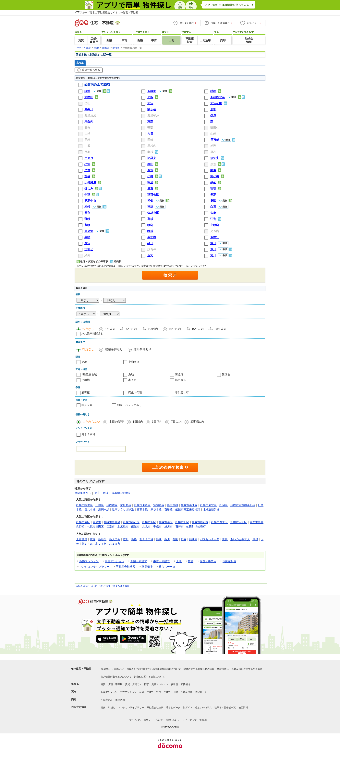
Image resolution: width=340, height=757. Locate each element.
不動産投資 (229, 561)
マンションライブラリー (94, 566)
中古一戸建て (161, 561)
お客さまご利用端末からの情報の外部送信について (154, 669)
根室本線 (172, 505)
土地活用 (120, 699)
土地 (179, 561)
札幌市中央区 (112, 522)
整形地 (226, 374)
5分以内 (131, 329)
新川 (167, 539)
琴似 (255, 539)
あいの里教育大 (240, 539)
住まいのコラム (203, 707)
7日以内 (176, 421)
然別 (213, 164)
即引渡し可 (182, 392)
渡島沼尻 (90, 115)
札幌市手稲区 (238, 522)
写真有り (86, 405)
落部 (150, 127)
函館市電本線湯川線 (242, 505)
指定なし (88, 329)
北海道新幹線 (211, 509)
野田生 (214, 127)
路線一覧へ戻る (91, 69)
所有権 (85, 392)
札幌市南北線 (189, 505)
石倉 (87, 127)
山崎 (213, 133)
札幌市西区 (149, 522)
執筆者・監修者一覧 (225, 707)
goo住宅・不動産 (81, 668)
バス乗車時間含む (92, 333)
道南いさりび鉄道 (123, 509)
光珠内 (214, 231)
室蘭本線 (158, 505)
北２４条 (100, 543)
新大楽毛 (114, 539)
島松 (134, 539)
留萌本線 (142, 509)
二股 (87, 145)
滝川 (225, 539)
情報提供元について (86, 586)
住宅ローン (201, 692)
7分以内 (153, 329)
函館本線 (111, 505)
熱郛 (213, 145)
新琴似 (102, 539)
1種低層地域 (89, 374)
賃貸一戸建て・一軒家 (137, 684)
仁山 (87, 103)
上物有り (133, 361)
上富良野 (81, 539)
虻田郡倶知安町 (196, 526)
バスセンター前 (209, 539)
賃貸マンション (160, 684)
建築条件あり (142, 349)
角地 (131, 374)
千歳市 (157, 526)
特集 (103, 707)
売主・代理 (135, 392)
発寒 (159, 539)
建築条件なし (114, 349)
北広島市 (122, 526)
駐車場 (174, 684)
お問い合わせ (172, 720)
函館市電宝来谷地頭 (187, 509)
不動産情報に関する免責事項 (114, 586)
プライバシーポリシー (141, 720)
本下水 (132, 379)
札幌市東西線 (142, 505)
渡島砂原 (153, 115)
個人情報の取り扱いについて (116, 676)
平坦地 (85, 379)
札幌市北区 (182, 522)
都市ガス (180, 379)
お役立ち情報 (79, 707)
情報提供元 (223, 669)
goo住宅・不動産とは (112, 669)
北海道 (80, 62)
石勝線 (168, 509)
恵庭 (92, 539)
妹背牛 (151, 249)
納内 (87, 255)
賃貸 (190, 561)
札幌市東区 (83, 522)
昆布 (213, 152)
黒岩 (87, 139)
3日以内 (157, 421)
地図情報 (243, 707)
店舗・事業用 (208, 561)
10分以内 (175, 329)
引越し (111, 707)
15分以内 (198, 329)
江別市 (110, 526)
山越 (87, 133)
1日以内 (138, 421)
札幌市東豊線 (208, 505)
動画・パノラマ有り (129, 405)
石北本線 (89, 509)
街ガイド (187, 707)
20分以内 (220, 329)
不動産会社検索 (125, 566)
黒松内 (151, 145)
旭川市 (168, 526)
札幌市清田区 (95, 526)
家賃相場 (146, 566)
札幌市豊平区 (219, 522)
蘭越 (150, 152)
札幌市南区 (166, 522)
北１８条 (114, 543)
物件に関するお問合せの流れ (199, 669)
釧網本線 (103, 509)
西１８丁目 (146, 539)
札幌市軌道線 (84, 505)
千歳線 (99, 505)
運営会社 (204, 720)
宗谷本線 (156, 509)
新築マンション (89, 561)
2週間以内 (197, 421)
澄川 (125, 539)
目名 (87, 152)
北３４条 (87, 543)
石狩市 (179, 526)
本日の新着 (116, 421)
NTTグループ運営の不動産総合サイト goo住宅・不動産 (106, 12)
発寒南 (193, 539)
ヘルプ (159, 720)
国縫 (150, 139)
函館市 (135, 526)
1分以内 (110, 329)
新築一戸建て (138, 561)
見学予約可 (88, 434)
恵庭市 (97, 522)
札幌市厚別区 (200, 522)
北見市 (146, 526)
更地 (84, 361)
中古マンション (114, 561)
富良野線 (125, 505)
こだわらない (91, 421)
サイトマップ (189, 720)
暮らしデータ (167, 566)
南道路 (179, 374)
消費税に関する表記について (149, 676)
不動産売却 (107, 699)
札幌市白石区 (131, 522)
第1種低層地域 (121, 493)
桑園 (175, 539)
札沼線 (223, 505)
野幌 (183, 539)
